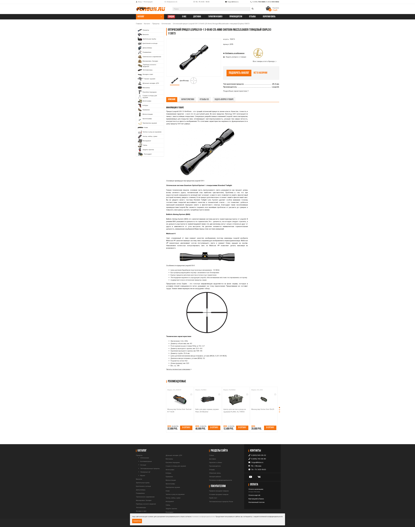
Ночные (143, 465)
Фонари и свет (141, 511)
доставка (197, 16)
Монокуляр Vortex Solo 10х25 (262, 409)
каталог (141, 16)
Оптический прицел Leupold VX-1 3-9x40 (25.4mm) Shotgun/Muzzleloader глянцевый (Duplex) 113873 (211, 24)
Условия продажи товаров (218, 494)
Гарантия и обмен (215, 462)
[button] (279, 408)
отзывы (252, 16)
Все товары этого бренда (264, 61)
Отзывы (212, 470)
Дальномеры (140, 490)
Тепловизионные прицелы (150, 468)
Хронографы (170, 484)
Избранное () (172, 2)
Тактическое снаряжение (145, 497)
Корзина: (276, 9)
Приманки (169, 477)
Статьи (211, 455)
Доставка (212, 459)
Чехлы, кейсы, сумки (173, 498)
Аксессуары (170, 470)
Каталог (147, 24)
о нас (184, 16)
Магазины (169, 459)
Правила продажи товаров (219, 491)
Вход (140, 2)
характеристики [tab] (187, 99)
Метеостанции (171, 480)
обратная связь (269, 16)
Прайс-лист (213, 498)
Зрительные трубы (142, 483)
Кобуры (168, 473)
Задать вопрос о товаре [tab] (235, 57)
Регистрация (148, 2)
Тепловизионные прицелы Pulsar (221, 501)
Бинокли (139, 479)
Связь (168, 505)
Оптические (166, 24)
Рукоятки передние (173, 462)
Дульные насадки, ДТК (174, 455)
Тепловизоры (141, 507)
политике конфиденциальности (203, 516)
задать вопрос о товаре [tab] (224, 99)
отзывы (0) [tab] (204, 99)
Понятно (137, 521)
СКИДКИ (171, 16)
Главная (139, 24)
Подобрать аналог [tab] (239, 73)
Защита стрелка (171, 509)
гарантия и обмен (215, 16)
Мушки (142, 475)
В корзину (186, 427)
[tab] (236, 91)
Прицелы (155, 24)
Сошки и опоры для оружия (176, 466)
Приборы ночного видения (146, 504)
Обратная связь (215, 473)
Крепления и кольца (143, 486)
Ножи (168, 491)
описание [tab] (172, 99)
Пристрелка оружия (173, 487)
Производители (215, 466)
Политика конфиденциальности (220, 480)
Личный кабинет (215, 477)
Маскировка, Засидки (143, 500)
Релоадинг (169, 512)
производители (235, 16)
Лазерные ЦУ (145, 472)
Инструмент (170, 501)
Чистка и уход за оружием (175, 494)
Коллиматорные (146, 461)
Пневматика (140, 493)
